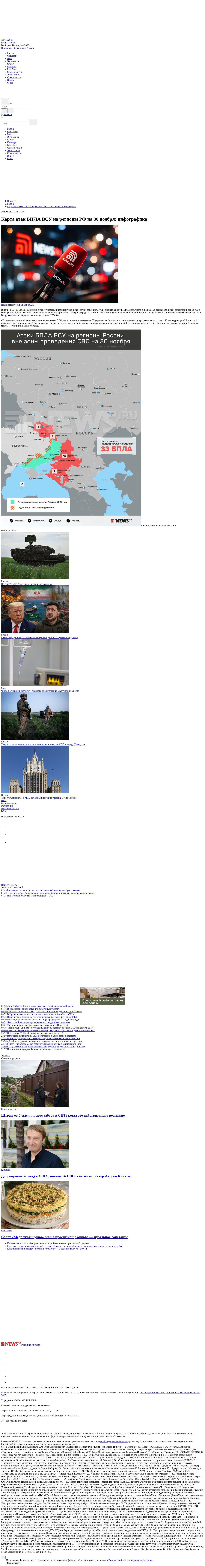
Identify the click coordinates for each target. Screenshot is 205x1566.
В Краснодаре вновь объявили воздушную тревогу (30, 1009)
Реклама (36, 1345)
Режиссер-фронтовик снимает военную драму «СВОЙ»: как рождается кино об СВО (48, 1030)
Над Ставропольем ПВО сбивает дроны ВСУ (27, 895)
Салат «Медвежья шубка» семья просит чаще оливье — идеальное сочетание (64, 1237)
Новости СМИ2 (9, 885)
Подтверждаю (13, 1563)
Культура (5, 1170)
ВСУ (3, 811)
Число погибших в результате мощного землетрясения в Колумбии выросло (40, 691)
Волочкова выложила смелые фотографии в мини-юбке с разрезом (38, 1036)
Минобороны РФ (10, 808)
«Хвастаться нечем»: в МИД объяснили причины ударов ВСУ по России (38, 797)
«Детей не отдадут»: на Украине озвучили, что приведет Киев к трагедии (42, 1041)
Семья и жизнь (8, 1109)
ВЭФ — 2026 (8, 42)
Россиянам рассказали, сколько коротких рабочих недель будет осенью (40, 890)
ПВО (3, 800)
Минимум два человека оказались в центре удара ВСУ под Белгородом (40, 1019)
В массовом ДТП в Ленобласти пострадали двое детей (32, 1033)
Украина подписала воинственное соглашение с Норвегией (34, 1025)
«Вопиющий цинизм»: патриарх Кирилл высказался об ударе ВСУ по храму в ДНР (47, 1027)
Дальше (5, 1055)
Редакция (26, 1345)
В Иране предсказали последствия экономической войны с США (37, 1014)
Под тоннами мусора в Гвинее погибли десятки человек (33, 1049)
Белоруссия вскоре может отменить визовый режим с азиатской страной (41, 1044)
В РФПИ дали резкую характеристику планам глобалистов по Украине (40, 1038)
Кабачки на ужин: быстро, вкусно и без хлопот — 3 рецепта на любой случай (47, 1248)
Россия (4, 581)
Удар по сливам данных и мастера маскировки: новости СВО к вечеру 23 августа (43, 744)
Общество (6, 1230)
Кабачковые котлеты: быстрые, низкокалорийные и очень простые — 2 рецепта (48, 1243)
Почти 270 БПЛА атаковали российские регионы (26, 584)
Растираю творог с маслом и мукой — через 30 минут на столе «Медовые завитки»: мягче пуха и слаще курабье (64, 1246)
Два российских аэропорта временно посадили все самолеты (35, 1022)
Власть (4, 795)
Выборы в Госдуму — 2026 (15, 45)
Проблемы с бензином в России (17, 48)
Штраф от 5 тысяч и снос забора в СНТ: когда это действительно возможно (63, 1115)
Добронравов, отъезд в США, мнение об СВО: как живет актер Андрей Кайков (65, 1176)
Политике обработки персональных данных (131, 1560)
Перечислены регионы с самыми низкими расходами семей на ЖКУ (39, 1017)
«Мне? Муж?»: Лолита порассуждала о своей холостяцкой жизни (37, 1006)
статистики (7, 806)
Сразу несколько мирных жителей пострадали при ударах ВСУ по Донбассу (43, 1046)
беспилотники (8, 803)
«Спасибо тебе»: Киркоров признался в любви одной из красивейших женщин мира (47, 893)
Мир (3, 688)
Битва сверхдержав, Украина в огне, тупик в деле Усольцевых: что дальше (39, 637)
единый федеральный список (113, 1441)
